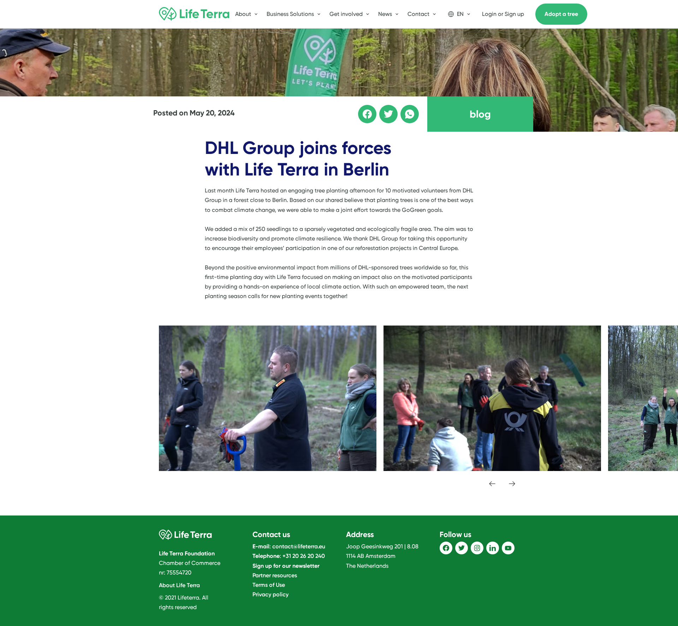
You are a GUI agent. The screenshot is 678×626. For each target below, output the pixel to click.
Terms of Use (268, 585)
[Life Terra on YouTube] (508, 548)
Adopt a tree (561, 14)
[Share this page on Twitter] (383, 109)
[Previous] (492, 484)
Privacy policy (270, 594)
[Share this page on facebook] (362, 109)
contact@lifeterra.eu (298, 546)
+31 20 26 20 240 (303, 556)
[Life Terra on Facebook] (446, 548)
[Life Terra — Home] (194, 14)
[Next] (512, 484)
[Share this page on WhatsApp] (404, 109)
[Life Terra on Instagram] (477, 548)
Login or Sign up (503, 14)
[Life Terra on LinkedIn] (492, 548)
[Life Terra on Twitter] (461, 548)
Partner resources (274, 575)
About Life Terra (179, 585)
